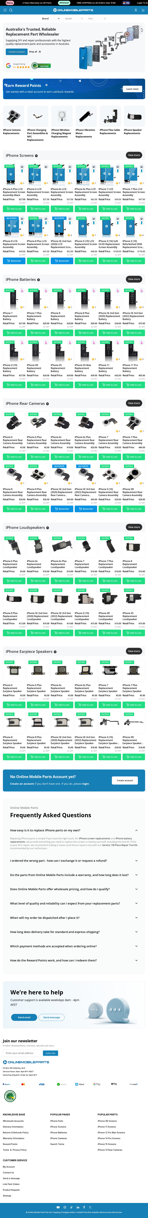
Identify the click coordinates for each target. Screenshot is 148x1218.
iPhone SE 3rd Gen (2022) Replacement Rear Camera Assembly (85, 492)
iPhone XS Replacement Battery (58, 368)
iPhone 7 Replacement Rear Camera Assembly (109, 440)
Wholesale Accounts (13, 1121)
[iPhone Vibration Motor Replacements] (37, 116)
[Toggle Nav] (5, 10)
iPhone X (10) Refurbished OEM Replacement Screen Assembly (134, 244)
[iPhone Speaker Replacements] (86, 116)
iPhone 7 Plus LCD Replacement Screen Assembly (134, 192)
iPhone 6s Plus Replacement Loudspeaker (59, 564)
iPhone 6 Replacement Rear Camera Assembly (13, 440)
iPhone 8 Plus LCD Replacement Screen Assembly (38, 244)
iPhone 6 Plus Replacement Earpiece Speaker (36, 688)
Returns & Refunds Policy (15, 1132)
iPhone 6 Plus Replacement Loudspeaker (10, 564)
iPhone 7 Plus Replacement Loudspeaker (106, 564)
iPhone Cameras (58, 1138)
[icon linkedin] (78, 1207)
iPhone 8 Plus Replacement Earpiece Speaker (36, 740)
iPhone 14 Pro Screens (109, 1138)
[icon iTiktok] (71, 1207)
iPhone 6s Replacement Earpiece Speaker (60, 688)
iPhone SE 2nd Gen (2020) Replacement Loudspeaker (37, 616)
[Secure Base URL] (26, 1063)
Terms (6, 1150)
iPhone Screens (58, 1126)
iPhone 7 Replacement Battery (10, 316)
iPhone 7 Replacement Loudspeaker (82, 564)
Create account (17, 51)
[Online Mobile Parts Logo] (73, 10)
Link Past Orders (11, 1184)
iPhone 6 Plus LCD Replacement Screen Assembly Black (14, 192)
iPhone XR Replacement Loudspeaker (106, 616)
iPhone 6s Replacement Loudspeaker (34, 564)
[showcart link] (143, 10)
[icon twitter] (90, 1207)
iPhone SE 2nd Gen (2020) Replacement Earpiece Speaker (61, 740)
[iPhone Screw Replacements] (134, 116)
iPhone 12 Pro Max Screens (111, 1132)
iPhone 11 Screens (107, 1126)
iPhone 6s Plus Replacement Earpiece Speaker (84, 688)
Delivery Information (13, 1126)
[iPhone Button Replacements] (110, 116)
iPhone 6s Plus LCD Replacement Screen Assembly (86, 192)
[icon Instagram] (65, 1207)
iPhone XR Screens (107, 1121)
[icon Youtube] (58, 1207)
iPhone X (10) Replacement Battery (10, 368)
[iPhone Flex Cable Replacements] (62, 116)
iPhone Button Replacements (108, 131)
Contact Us (8, 1172)
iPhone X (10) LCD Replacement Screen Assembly (86, 244)
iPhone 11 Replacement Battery (106, 368)
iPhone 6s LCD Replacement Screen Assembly (62, 192)
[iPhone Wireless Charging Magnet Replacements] (13, 116)
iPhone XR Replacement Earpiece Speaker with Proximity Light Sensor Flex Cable (134, 740)
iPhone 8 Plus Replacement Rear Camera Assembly (37, 492)
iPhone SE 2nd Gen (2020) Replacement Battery (109, 316)
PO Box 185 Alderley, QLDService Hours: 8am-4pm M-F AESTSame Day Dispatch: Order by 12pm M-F (20, 1071)
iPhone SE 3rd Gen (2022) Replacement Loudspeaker (61, 616)
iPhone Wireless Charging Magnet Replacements (13, 133)
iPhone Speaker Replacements (84, 131)
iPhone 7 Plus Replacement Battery (34, 316)
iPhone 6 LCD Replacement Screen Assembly (38, 192)
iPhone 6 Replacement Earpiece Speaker (12, 688)
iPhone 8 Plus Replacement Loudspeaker (10, 616)
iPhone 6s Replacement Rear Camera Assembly (61, 440)
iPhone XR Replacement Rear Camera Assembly (133, 492)
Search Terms (57, 1144)
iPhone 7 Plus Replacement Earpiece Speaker (132, 688)
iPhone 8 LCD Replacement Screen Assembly (14, 244)
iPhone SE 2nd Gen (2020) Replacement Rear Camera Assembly (61, 492)
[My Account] (136, 10)
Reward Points (10, 1144)
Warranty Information (13, 1138)
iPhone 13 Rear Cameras (110, 1150)
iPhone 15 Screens (107, 1144)
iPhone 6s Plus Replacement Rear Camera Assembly (85, 440)
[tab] (74, 830)
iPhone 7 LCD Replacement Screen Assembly (110, 192)
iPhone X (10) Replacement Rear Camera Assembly (109, 492)
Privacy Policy (20, 1150)
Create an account (22, 783)
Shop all (33, 51)
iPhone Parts (56, 1121)
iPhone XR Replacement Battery (34, 368)
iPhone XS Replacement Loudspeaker (130, 616)
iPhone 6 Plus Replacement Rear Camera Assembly (37, 440)
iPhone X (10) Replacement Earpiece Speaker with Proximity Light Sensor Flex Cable (110, 740)
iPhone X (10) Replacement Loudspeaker (82, 616)
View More (134, 155)
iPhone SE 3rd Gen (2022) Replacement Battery (133, 316)
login (85, 783)
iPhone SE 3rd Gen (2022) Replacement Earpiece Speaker (85, 740)
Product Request (11, 1190)
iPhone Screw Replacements (132, 131)
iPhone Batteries (58, 1132)
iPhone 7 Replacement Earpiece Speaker (108, 688)
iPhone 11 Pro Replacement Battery (130, 368)
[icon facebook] (84, 1207)
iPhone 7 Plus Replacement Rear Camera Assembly (133, 440)
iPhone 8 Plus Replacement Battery (82, 316)
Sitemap (7, 1195)
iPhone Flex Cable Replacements (61, 131)
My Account (9, 1167)
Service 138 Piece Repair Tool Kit (119, 845)
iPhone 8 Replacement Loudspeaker (130, 564)
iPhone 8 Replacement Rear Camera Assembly (13, 492)
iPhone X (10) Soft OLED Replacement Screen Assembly (109, 244)
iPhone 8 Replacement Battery (58, 316)
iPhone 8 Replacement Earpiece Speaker (12, 740)
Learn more (132, 88)
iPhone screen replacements (94, 838)
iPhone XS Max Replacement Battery (83, 368)
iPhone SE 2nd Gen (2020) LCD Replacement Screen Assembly (62, 244)
